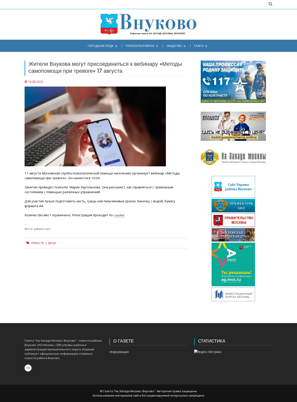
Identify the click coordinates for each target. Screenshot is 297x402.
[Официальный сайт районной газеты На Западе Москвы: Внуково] (148, 24)
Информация (119, 352)
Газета (199, 45)
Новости (37, 242)
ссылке (119, 215)
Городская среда (100, 45)
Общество (174, 45)
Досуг (52, 242)
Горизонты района (140, 45)
